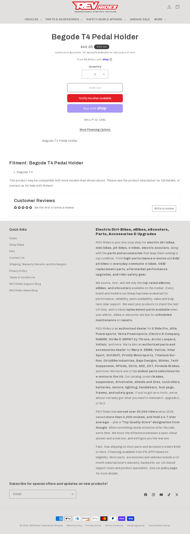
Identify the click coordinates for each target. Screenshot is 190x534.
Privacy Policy (18, 271)
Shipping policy (136, 525)
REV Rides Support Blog (25, 284)
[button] (13, 7)
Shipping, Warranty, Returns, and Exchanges (37, 264)
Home (13, 238)
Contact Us (17, 257)
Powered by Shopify (52, 525)
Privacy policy (93, 525)
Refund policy (74, 525)
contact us (16, 185)
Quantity (95, 66)
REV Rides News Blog (23, 290)
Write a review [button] (164, 208)
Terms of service (114, 525)
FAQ (12, 251)
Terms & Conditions (22, 277)
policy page (169, 468)
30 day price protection (96, 52)
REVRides (34, 525)
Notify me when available (95, 98)
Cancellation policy (159, 525)
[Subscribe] (72, 494)
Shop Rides (16, 244)
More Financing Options (95, 129)
